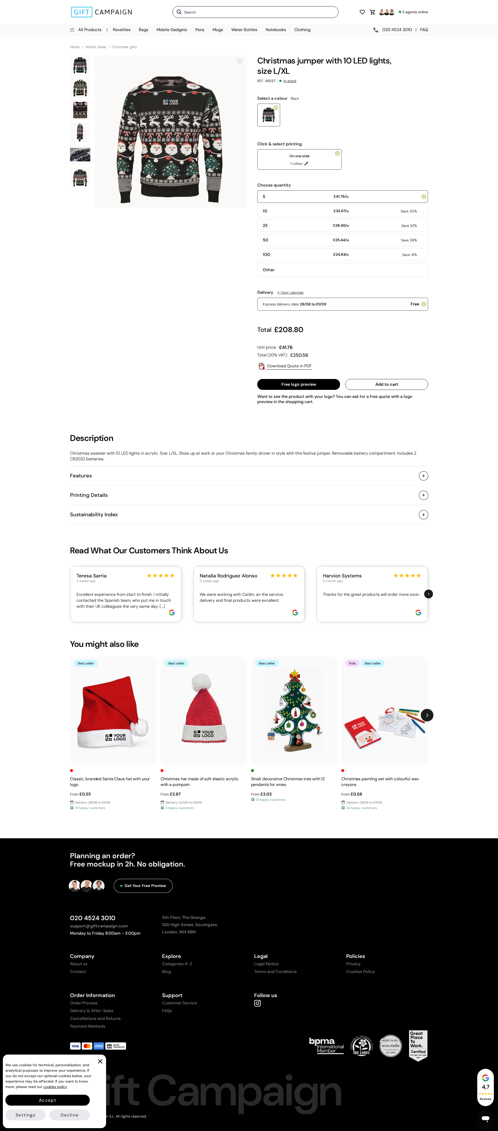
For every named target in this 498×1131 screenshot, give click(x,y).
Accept (47, 1100)
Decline (70, 1115)
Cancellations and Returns (95, 1018)
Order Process (84, 1003)
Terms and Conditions (275, 971)
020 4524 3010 (92, 918)
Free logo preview (298, 384)
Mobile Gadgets (172, 29)
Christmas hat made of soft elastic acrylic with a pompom (200, 781)
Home (75, 47)
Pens (199, 29)
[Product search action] (177, 12)
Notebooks (276, 29)
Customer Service (179, 1003)
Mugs (218, 29)
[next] (428, 594)
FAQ (424, 29)
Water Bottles (244, 29)
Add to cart (386, 384)
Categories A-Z (177, 964)
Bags (143, 29)
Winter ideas (95, 47)
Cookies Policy (360, 971)
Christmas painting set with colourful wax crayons (380, 781)
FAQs (167, 1010)
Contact (78, 971)
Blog (166, 971)
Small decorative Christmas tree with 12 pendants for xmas (288, 781)
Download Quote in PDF (289, 366)
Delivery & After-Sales (91, 1010)
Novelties (121, 29)
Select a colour (278, 98)
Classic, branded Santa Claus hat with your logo (110, 781)
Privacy (353, 964)
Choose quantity (274, 185)
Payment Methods (87, 1026)
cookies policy (55, 1086)
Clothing (302, 29)
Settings (26, 1115)
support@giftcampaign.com (99, 926)
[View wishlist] (362, 12)
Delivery (280, 292)
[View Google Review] (172, 612)
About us (78, 964)
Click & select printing (279, 144)
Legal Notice (266, 964)
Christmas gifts (124, 47)
